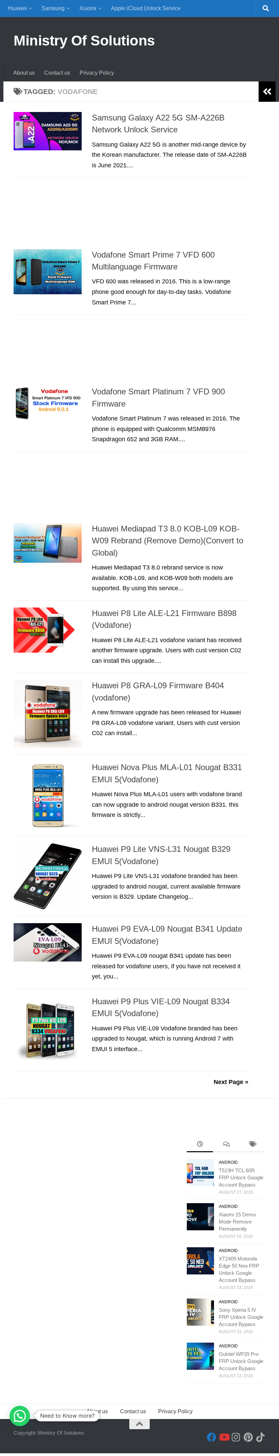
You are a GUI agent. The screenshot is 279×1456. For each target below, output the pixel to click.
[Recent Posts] (200, 1145)
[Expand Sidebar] (267, 91)
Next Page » (231, 1082)
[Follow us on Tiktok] (260, 1437)
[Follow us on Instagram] (236, 1437)
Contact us (57, 73)
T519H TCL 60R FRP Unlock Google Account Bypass (241, 1178)
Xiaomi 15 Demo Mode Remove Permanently (237, 1222)
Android (228, 1162)
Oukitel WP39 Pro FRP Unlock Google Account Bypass (241, 1361)
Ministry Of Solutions (84, 41)
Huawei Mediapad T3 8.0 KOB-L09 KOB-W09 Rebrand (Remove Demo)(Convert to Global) (167, 540)
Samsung (53, 8)
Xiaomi (87, 8)
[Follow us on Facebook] (211, 1437)
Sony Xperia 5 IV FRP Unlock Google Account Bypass (241, 1317)
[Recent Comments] (226, 1145)
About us (24, 73)
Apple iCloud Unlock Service (146, 8)
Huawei (17, 8)
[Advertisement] (131, 215)
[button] (20, 1416)
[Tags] (252, 1145)
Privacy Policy (97, 73)
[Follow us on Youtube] (224, 1437)
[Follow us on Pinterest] (248, 1437)
